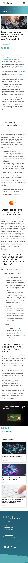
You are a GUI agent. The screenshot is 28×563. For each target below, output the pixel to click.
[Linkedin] (4, 547)
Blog (7, 8)
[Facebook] (11, 547)
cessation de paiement (9, 158)
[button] (2, 48)
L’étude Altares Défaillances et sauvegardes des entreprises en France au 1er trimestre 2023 (13, 58)
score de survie (6, 362)
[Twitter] (8, 547)
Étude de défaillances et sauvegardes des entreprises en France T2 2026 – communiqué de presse (13, 501)
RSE (18, 330)
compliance (14, 406)
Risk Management (13, 8)
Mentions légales (6, 558)
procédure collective (18, 74)
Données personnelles (15, 558)
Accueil (3, 8)
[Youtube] (14, 547)
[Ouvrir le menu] (23, 2)
